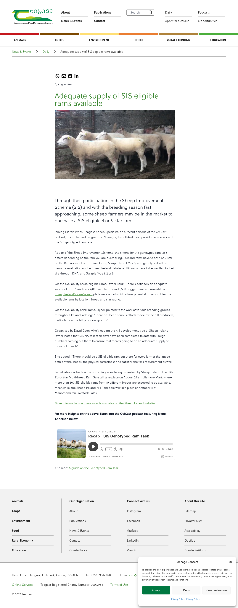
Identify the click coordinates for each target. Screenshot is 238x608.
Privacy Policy (177, 599)
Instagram (134, 511)
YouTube (132, 531)
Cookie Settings (195, 550)
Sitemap (190, 511)
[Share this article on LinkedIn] (76, 76)
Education (218, 40)
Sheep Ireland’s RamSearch (73, 294)
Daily (168, 12)
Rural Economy (178, 40)
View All (132, 550)
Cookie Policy (78, 550)
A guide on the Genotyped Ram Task (93, 468)
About (65, 12)
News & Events (71, 21)
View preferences (216, 590)
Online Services (22, 585)
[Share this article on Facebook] (70, 76)
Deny (186, 590)
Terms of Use (119, 585)
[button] (230, 562)
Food (139, 40)
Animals (20, 40)
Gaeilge (189, 540)
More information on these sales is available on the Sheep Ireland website (105, 403)
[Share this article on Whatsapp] (57, 76)
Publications (102, 12)
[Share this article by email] (64, 76)
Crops (59, 40)
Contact (99, 21)
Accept (156, 590)
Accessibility (192, 531)
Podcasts (204, 12)
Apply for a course (177, 21)
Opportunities (207, 21)
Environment (99, 40)
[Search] (150, 12)
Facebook (133, 521)
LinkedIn (133, 540)
